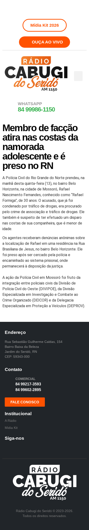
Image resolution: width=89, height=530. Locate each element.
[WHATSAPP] (11, 106)
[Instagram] (39, 9)
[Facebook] (28, 9)
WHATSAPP (30, 103)
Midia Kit (11, 428)
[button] (78, 76)
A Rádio (10, 420)
